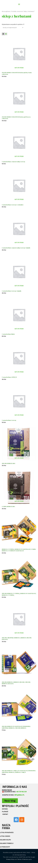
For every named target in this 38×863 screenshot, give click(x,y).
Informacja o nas (14, 787)
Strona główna (6, 11)
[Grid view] (3, 34)
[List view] (6, 34)
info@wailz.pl (19, 795)
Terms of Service (22, 859)
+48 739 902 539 (21, 792)
